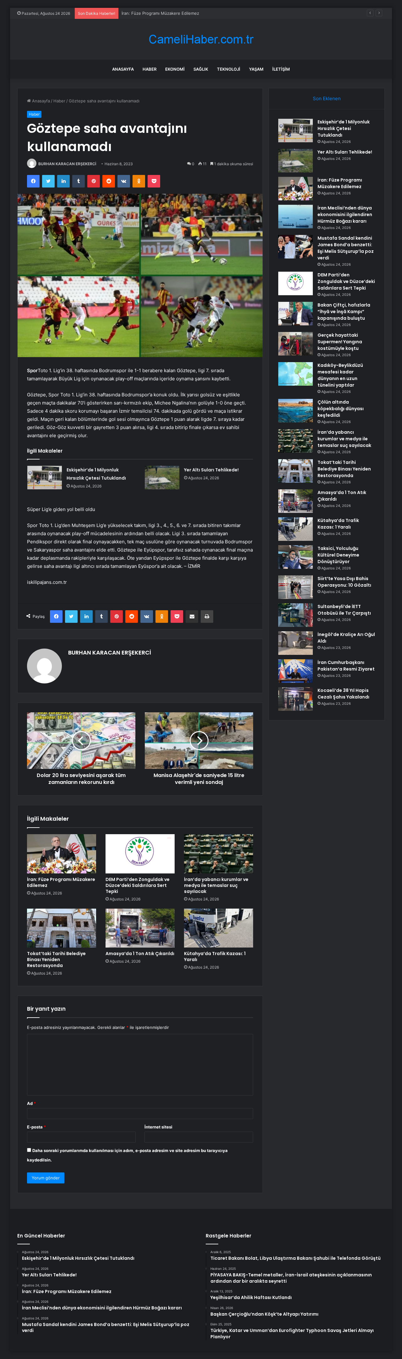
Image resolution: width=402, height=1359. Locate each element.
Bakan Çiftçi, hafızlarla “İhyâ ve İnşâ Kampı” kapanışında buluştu (344, 311)
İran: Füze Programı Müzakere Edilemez (160, 13)
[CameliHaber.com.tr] (201, 39)
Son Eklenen (327, 98)
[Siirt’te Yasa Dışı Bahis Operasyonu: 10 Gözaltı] (295, 587)
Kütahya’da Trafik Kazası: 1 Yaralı (215, 956)
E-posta (36, 1126)
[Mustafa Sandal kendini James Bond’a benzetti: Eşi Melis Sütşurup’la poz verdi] (295, 246)
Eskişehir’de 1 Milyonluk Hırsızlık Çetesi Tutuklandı (344, 128)
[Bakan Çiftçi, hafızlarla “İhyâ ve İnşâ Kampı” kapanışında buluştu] (295, 313)
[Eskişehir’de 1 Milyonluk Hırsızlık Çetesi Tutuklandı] (44, 477)
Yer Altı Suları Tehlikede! (211, 470)
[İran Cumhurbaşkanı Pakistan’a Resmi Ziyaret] (295, 671)
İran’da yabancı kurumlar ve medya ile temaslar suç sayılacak (216, 885)
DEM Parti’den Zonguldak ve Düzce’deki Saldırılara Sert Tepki (138, 885)
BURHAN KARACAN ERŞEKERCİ (67, 163)
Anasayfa (123, 69)
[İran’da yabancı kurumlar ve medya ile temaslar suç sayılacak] (218, 853)
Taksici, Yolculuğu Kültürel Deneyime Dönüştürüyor (338, 555)
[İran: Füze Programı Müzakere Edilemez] (61, 853)
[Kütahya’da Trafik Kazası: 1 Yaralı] (218, 928)
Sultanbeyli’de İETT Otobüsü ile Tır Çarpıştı (344, 609)
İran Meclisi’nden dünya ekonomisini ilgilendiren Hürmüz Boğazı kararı (345, 214)
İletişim (281, 69)
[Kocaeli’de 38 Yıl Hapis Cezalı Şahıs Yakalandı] (295, 699)
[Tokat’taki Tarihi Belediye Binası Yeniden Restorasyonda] (61, 928)
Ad (31, 1103)
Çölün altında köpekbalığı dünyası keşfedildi (341, 408)
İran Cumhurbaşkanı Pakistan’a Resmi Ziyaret (346, 665)
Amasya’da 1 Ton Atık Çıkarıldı (140, 953)
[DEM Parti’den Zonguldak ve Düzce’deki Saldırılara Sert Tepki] (140, 853)
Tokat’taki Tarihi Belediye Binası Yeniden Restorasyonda (56, 959)
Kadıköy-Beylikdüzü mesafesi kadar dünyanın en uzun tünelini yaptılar (340, 375)
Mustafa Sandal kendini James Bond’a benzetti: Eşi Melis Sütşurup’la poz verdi (346, 248)
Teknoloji (228, 69)
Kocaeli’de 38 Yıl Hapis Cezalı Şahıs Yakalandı (343, 693)
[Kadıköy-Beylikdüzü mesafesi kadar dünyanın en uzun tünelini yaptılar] (295, 374)
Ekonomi (175, 69)
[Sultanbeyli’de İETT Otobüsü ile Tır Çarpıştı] (295, 615)
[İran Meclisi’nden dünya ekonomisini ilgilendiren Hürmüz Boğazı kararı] (295, 216)
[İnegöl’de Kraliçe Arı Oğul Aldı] (295, 643)
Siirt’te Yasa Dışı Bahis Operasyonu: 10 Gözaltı (344, 581)
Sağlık (200, 69)
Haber (149, 69)
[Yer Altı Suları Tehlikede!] (162, 477)
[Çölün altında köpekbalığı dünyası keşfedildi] (295, 410)
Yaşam (256, 69)
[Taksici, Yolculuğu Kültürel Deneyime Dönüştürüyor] (295, 557)
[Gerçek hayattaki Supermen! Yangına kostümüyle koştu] (295, 344)
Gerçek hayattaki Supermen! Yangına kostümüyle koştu (340, 341)
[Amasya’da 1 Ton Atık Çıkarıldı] (140, 928)
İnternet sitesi (158, 1126)
